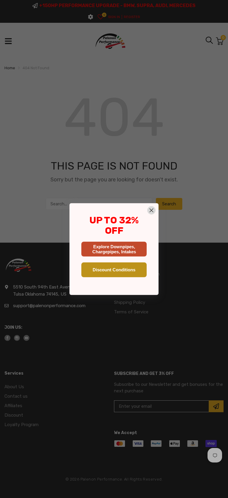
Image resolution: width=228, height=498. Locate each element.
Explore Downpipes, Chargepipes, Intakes (114, 249)
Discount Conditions (114, 269)
